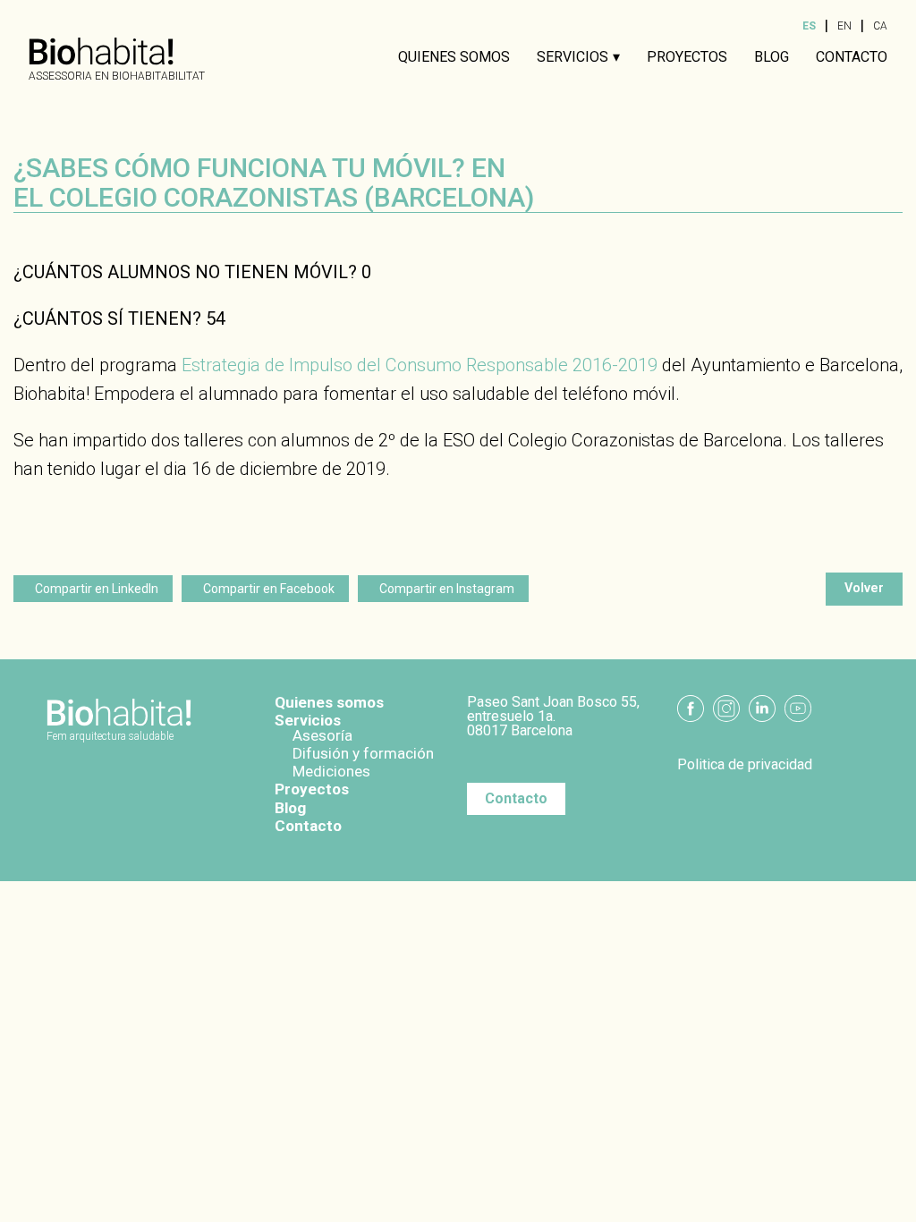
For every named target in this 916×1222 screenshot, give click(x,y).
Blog (771, 57)
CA (880, 26)
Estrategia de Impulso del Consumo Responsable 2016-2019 (419, 365)
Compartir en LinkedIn (96, 588)
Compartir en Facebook (269, 588)
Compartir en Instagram (446, 588)
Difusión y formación (363, 753)
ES (809, 26)
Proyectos (687, 57)
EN (844, 26)
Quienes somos (454, 57)
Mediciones (331, 771)
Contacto (851, 57)
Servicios (572, 57)
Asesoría (322, 735)
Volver (864, 588)
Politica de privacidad (744, 765)
